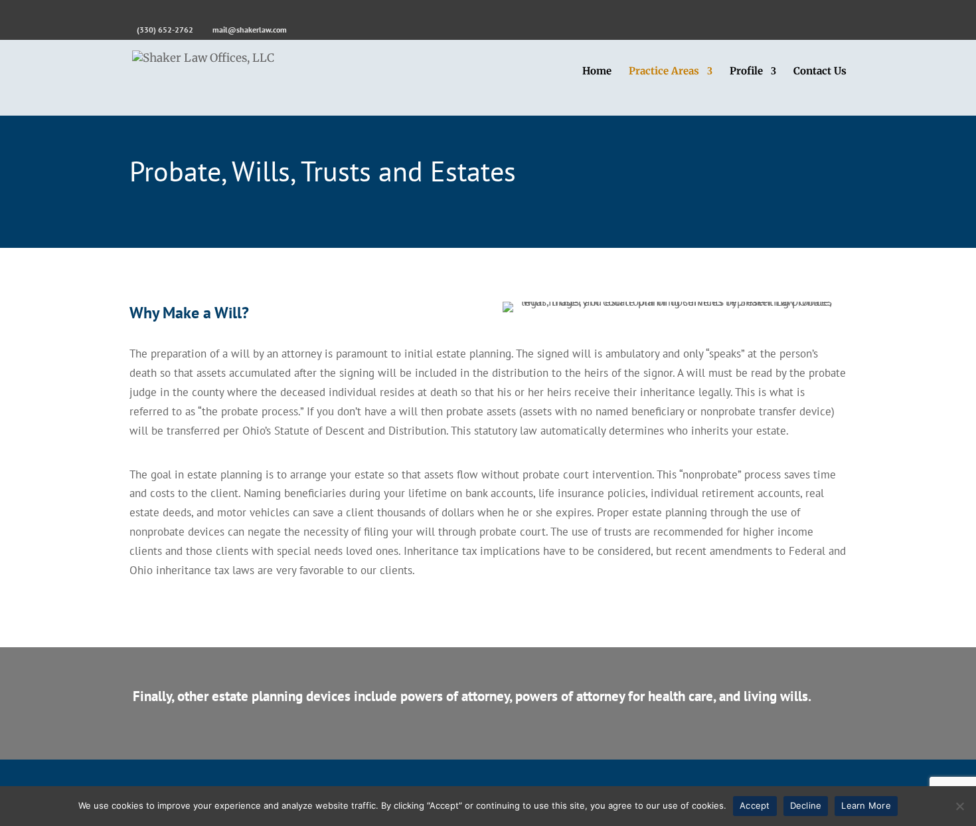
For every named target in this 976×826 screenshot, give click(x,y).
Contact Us (820, 71)
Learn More (866, 805)
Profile (746, 71)
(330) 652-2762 (165, 30)
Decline (806, 805)
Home (596, 71)
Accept (755, 805)
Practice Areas (664, 71)
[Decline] (959, 806)
